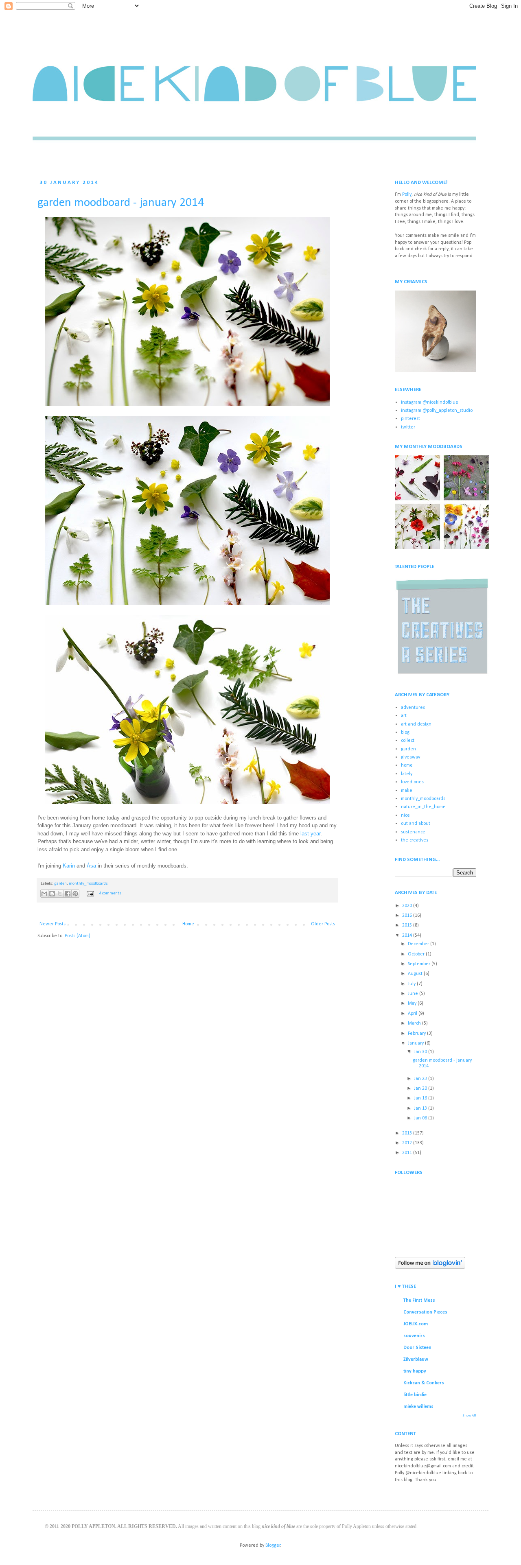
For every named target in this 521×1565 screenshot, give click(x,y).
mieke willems (418, 1406)
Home (188, 924)
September (419, 964)
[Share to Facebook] (67, 894)
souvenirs (414, 1335)
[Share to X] (60, 894)
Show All (469, 1415)
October (417, 954)
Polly (407, 194)
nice (405, 815)
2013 (407, 1133)
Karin (69, 866)
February (417, 1033)
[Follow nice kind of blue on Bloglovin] (430, 1267)
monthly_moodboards (88, 883)
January (416, 1043)
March (415, 1023)
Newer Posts (52, 924)
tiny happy (414, 1371)
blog (405, 732)
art (404, 715)
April (413, 1013)
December (419, 944)
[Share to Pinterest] (75, 894)
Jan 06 (421, 1118)
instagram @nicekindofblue (429, 402)
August (416, 973)
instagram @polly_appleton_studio (437, 410)
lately (406, 774)
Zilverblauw (415, 1359)
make (406, 790)
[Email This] (44, 894)
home (407, 765)
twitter (408, 427)
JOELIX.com (415, 1324)
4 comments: (111, 894)
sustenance (413, 832)
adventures (413, 707)
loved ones (412, 782)
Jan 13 (421, 1108)
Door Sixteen (417, 1347)
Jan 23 (421, 1078)
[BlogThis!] (52, 894)
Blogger (272, 1545)
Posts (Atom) (77, 935)
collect (407, 740)
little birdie (415, 1394)
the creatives (414, 840)
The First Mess (419, 1300)
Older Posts (323, 924)
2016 (407, 915)
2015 (407, 925)
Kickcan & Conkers (423, 1383)
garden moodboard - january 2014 (120, 203)
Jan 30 (421, 1051)
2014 (407, 935)
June (413, 993)
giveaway (410, 757)
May (413, 1003)
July (412, 983)
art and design (416, 724)
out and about (415, 823)
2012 (407, 1143)
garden (60, 883)
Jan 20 (421, 1088)
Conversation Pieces (425, 1312)
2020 (407, 905)
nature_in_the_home (423, 806)
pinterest (410, 418)
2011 (407, 1152)
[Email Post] (90, 894)
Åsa (91, 866)
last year (310, 834)
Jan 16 (421, 1098)
